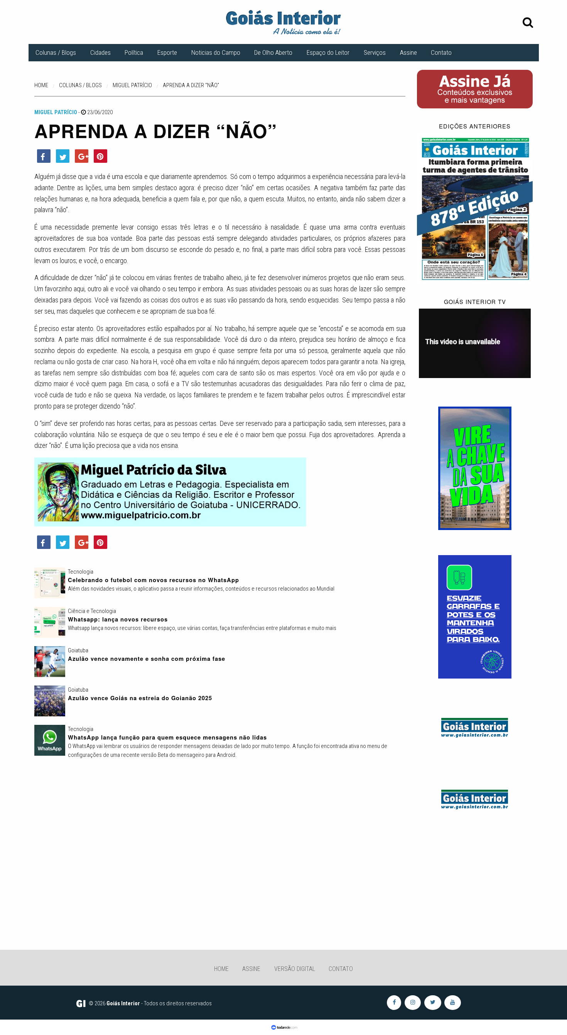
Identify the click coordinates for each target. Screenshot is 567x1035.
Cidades (100, 52)
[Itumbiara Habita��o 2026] (474, 467)
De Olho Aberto (273, 52)
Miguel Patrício (55, 112)
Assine (408, 52)
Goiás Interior (123, 1003)
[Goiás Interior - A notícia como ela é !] (283, 21)
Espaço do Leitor (328, 52)
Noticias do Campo (215, 52)
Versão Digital (294, 969)
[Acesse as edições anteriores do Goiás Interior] (475, 207)
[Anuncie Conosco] (474, 726)
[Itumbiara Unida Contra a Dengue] (474, 616)
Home (221, 969)
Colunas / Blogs (55, 52)
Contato (441, 52)
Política (134, 52)
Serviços (375, 52)
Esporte (167, 52)
